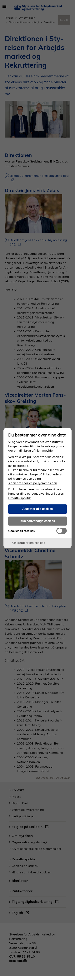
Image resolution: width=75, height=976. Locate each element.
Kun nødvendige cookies (37, 521)
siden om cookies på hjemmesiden (32, 483)
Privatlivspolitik (19, 498)
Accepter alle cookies (37, 509)
